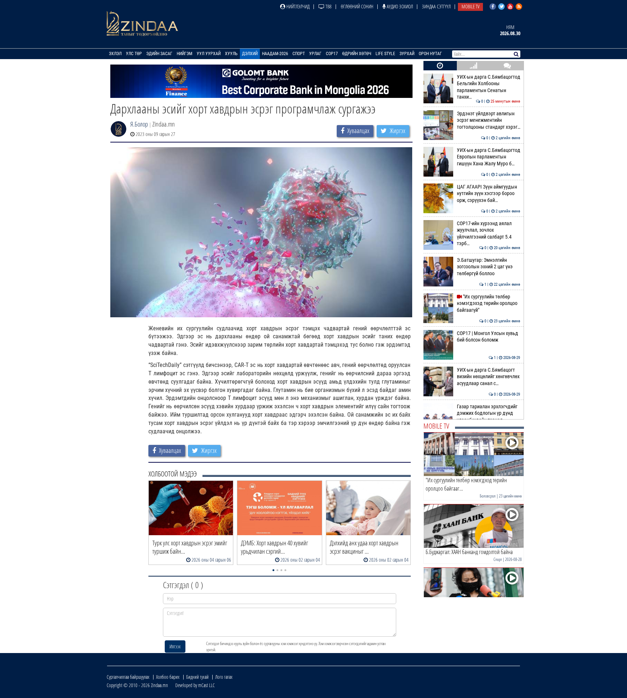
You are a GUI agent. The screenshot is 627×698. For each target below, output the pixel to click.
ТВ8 (328, 6)
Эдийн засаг (159, 53)
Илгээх (175, 646)
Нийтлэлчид (297, 6)
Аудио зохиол (399, 6)
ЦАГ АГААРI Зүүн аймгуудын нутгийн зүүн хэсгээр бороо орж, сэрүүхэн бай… (488, 193)
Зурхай (406, 53)
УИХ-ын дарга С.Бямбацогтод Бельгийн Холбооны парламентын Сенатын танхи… (488, 87)
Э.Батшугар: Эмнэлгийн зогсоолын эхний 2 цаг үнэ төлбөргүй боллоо (488, 267)
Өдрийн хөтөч (356, 53)
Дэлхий (250, 53)
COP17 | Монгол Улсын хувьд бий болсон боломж (488, 336)
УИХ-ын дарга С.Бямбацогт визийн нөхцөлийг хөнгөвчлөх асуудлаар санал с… (488, 377)
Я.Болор (139, 124)
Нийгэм (184, 53)
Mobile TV (470, 6)
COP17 (332, 53)
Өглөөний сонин (357, 6)
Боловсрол (488, 496)
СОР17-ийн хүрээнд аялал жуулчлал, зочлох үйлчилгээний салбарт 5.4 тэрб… (488, 233)
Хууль (231, 53)
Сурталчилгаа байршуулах (128, 676)
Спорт (298, 53)
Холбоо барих (168, 676)
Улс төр (134, 53)
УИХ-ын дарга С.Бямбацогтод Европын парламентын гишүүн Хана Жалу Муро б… (488, 157)
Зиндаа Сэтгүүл (436, 6)
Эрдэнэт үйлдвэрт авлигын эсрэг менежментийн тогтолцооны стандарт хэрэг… (488, 120)
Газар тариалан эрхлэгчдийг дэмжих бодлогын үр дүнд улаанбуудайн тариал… (488, 413)
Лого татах (224, 676)
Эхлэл (115, 53)
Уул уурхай (209, 53)
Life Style (385, 53)
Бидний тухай (197, 676)
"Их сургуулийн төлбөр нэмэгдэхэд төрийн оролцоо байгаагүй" (488, 303)
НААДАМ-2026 (275, 53)
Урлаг (315, 53)
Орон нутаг (430, 53)
